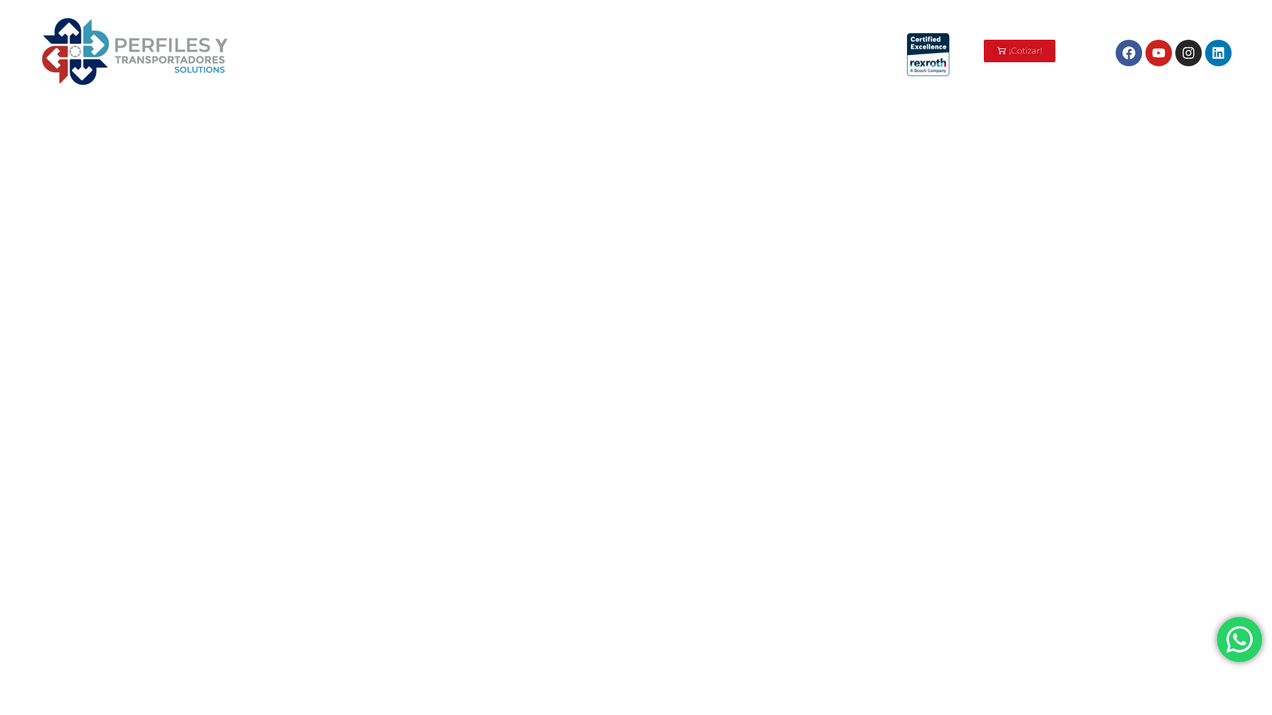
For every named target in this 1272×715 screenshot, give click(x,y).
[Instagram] (1188, 53)
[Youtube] (1158, 53)
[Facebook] (1129, 53)
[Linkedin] (1218, 53)
